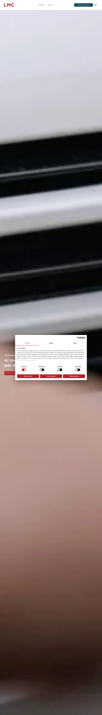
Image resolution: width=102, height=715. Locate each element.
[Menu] (95, 5)
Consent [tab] (27, 343)
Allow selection (51, 376)
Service (50, 5)
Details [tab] (51, 343)
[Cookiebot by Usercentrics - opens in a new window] (78, 338)
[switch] (42, 370)
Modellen (41, 5)
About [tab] (75, 343)
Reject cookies (28, 376)
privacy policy (31, 360)
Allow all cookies (74, 376)
